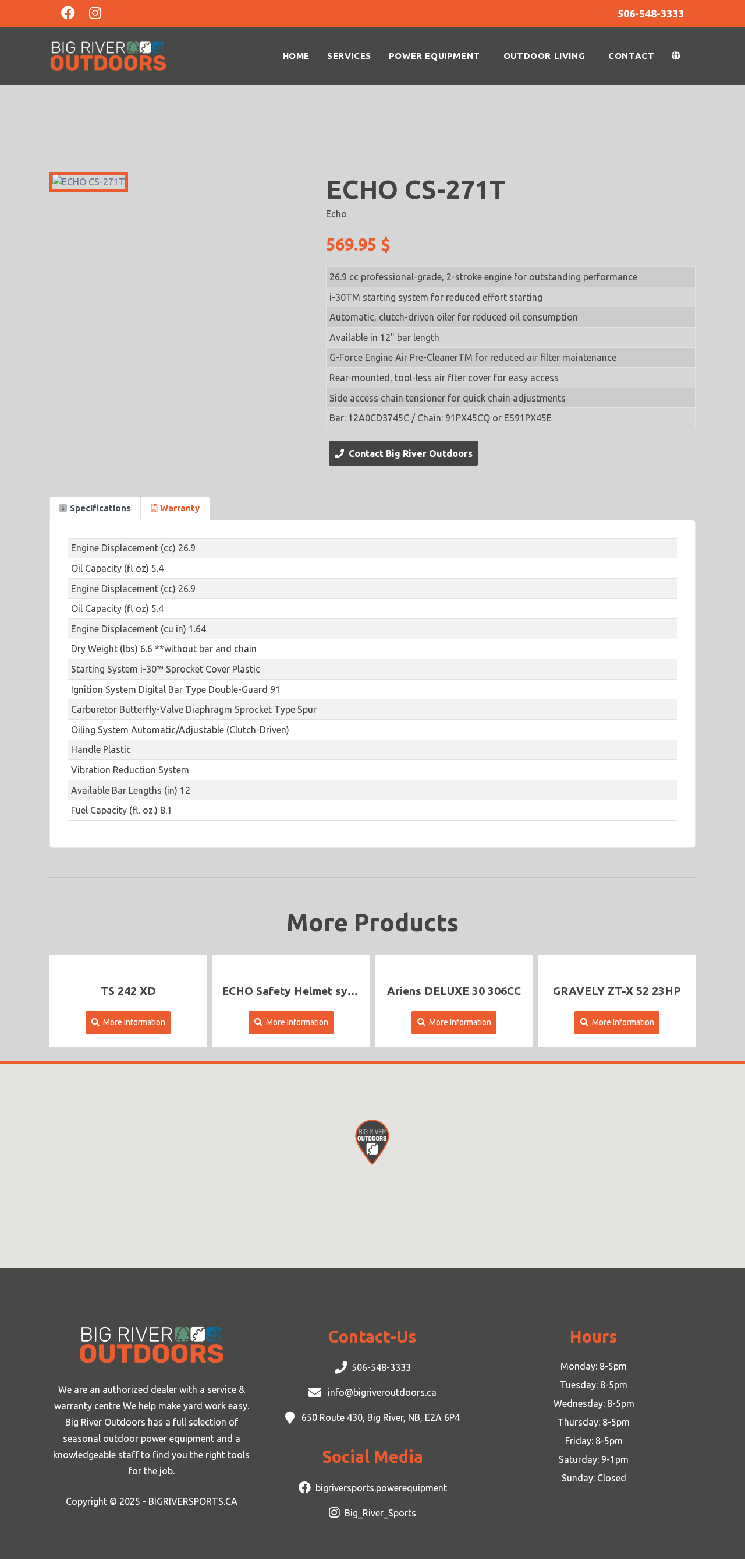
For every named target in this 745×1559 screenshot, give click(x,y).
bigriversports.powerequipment (381, 1488)
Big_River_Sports (380, 1513)
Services (349, 56)
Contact (631, 56)
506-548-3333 (381, 1367)
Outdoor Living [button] (544, 56)
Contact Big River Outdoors (408, 453)
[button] (679, 56)
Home (296, 56)
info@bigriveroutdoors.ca (381, 1392)
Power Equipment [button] (434, 56)
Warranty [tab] (180, 508)
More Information (132, 1022)
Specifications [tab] (100, 508)
